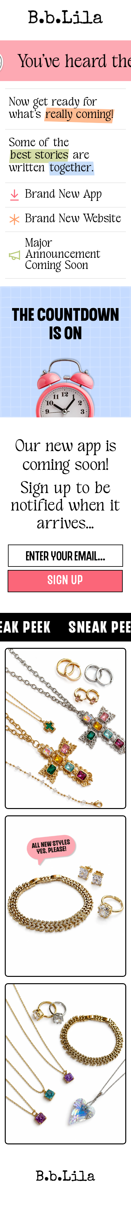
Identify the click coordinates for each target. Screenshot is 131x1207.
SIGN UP (65, 581)
